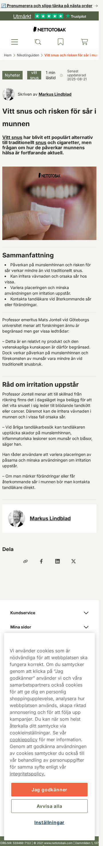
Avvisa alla (49, 806)
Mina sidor (20, 626)
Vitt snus (12, 137)
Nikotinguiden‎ (28, 55)
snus (40, 142)
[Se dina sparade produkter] (60, 41)
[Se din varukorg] (84, 41)
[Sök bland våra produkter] (37, 41)
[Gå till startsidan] (49, 29)
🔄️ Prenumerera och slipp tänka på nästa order (46, 5)
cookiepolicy (23, 739)
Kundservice (22, 612)
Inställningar (49, 822)
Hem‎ (8, 55)
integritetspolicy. (27, 774)
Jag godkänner (49, 789)
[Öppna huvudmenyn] (14, 41)
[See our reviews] (49, 16)
